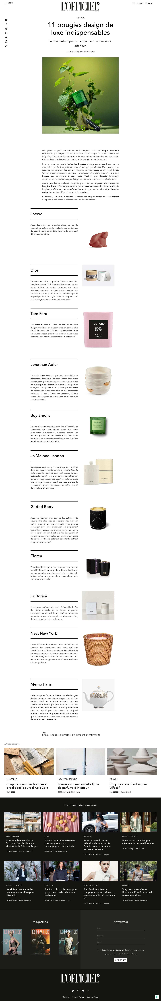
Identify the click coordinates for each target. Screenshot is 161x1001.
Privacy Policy (131, 954)
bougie (86, 159)
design (45, 735)
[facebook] (6, 24)
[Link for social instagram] (83, 991)
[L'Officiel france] (80, 6)
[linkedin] (6, 33)
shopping (64, 735)
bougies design (86, 164)
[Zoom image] (98, 232)
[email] (6, 20)
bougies (54, 735)
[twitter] (6, 38)
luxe (72, 735)
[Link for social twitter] (73, 991)
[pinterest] (6, 29)
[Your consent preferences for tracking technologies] (157, 997)
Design (80, 17)
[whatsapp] (6, 42)
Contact (65, 997)
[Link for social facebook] (78, 991)
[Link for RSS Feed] (88, 991)
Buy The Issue (138, 3)
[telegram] (6, 46)
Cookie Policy (93, 997)
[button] (77, 942)
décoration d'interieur (88, 735)
